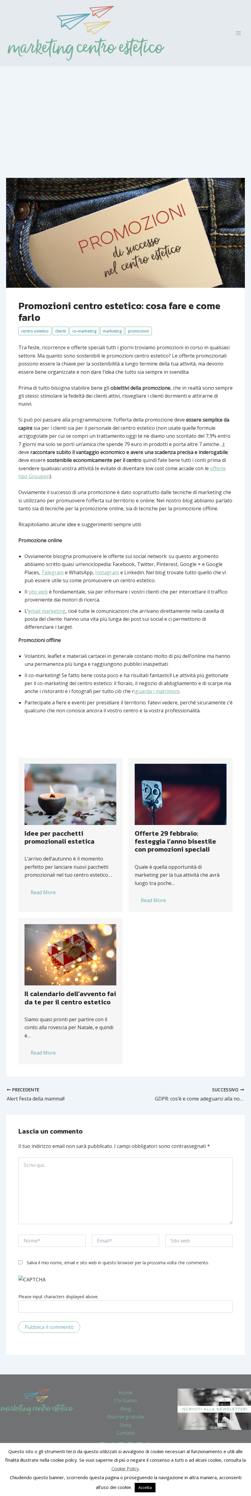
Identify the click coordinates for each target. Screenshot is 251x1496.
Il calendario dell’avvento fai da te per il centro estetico (70, 998)
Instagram (107, 572)
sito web (38, 591)
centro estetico (35, 331)
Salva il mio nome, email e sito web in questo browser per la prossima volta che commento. (118, 1262)
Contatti (125, 1433)
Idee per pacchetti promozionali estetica (59, 837)
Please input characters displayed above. (58, 1296)
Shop (126, 1425)
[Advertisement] (125, 112)
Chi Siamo (125, 1400)
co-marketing (84, 331)
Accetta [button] (145, 1487)
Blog (125, 1408)
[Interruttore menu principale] (238, 33)
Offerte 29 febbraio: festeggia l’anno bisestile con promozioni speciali (175, 841)
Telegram (52, 572)
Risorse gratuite (125, 1416)
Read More (43, 892)
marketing (112, 331)
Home (126, 1392)
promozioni (138, 331)
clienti (60, 331)
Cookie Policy (125, 1468)
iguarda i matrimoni (156, 691)
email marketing (47, 611)
